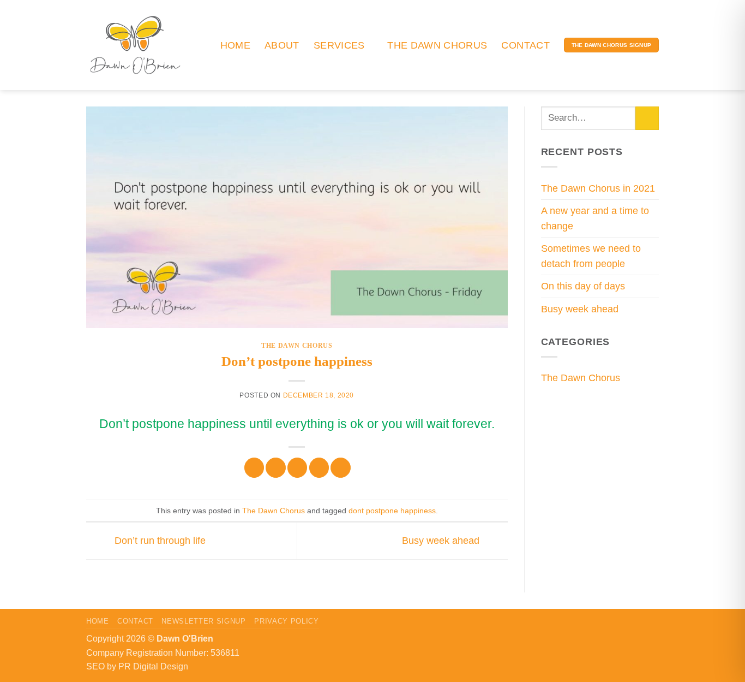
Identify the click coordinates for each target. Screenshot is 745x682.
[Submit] (647, 118)
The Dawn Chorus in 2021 (598, 188)
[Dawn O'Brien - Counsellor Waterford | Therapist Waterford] (135, 45)
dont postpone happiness (392, 510)
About (282, 45)
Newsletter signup (203, 621)
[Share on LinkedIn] (340, 468)
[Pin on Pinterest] (319, 468)
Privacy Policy (286, 621)
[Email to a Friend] (297, 468)
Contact (525, 45)
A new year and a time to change (595, 218)
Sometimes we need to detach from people (591, 256)
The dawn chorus (437, 45)
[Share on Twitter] (275, 468)
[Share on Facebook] (254, 468)
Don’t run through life (159, 540)
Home (235, 45)
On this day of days (583, 286)
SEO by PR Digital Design (137, 666)
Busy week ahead (442, 540)
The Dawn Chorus (296, 345)
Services (339, 45)
